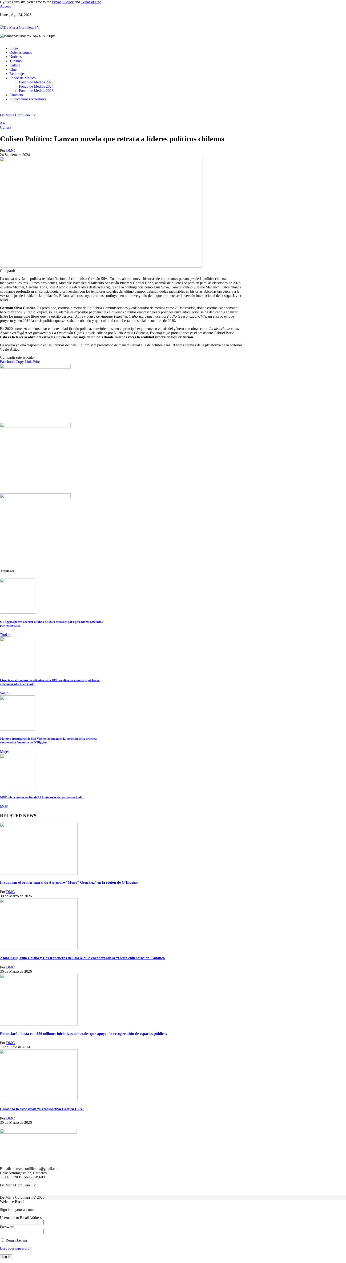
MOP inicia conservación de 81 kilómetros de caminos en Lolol (42, 797)
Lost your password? (15, 1248)
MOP (4, 806)
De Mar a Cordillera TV (18, 115)
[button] (5, 6)
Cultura (5, 127)
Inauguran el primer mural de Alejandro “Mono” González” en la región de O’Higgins (69, 882)
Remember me (16, 1240)
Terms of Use (91, 2)
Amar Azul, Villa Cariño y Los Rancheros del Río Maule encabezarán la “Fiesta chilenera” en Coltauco (82, 958)
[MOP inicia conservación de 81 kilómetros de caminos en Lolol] (17, 788)
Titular (5, 635)
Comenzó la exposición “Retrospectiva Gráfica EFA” (42, 1109)
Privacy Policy (63, 2)
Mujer (4, 752)
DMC (10, 150)
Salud (4, 693)
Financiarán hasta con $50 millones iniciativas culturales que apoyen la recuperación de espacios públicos (83, 1034)
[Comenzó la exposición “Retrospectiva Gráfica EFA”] (39, 1100)
